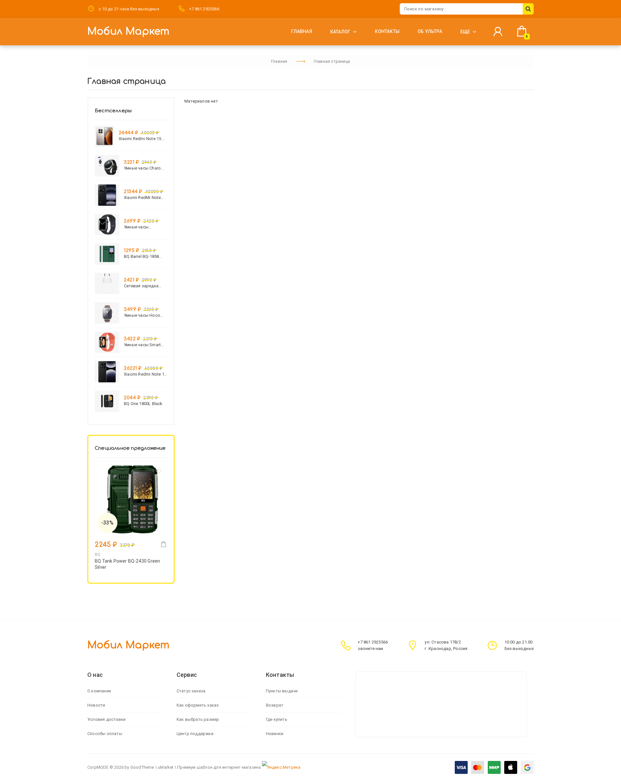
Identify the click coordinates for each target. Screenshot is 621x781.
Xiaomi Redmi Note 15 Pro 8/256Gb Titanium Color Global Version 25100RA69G (140, 138)
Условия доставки (106, 719)
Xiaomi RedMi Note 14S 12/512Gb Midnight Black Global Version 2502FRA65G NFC (145, 197)
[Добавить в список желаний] (158, 472)
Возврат (274, 705)
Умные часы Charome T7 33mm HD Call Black (145, 168)
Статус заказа (191, 690)
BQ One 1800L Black (143, 403)
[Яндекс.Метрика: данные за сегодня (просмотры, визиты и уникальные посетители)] (281, 767)
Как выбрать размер (198, 719)
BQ (97, 554)
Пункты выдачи (282, 690)
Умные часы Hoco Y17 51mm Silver (142, 315)
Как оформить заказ (198, 705)
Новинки (274, 733)
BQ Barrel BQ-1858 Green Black (141, 256)
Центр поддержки (195, 733)
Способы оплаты (104, 733)
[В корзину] (163, 544)
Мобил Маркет (128, 31)
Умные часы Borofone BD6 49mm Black (144, 227)
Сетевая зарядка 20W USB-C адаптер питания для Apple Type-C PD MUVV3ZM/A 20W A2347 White (143, 285)
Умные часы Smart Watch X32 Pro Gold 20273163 (143, 344)
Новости (96, 705)
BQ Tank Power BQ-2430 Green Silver (127, 564)
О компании (99, 690)
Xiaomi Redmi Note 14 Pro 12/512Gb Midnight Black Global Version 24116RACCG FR (145, 374)
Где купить (276, 719)
